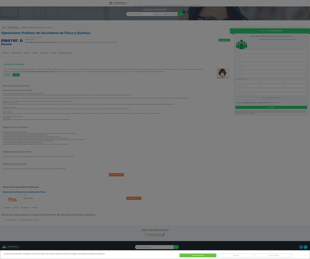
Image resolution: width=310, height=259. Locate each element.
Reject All (236, 255)
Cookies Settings (274, 255)
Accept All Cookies (198, 255)
